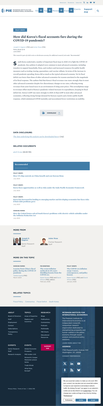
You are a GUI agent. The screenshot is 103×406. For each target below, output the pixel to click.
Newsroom (63, 2)
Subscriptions (13, 328)
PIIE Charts (45, 332)
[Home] (17, 10)
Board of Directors (14, 316)
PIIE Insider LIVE (30, 354)
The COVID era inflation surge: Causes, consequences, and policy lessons (77, 272)
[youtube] (78, 363)
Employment (12, 322)
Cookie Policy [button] (87, 391)
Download (51, 113)
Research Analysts (14, 354)
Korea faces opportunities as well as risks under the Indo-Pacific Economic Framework (48, 188)
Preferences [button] (68, 396)
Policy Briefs (20, 30)
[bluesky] (78, 370)
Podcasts (44, 325)
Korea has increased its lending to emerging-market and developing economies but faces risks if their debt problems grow (51, 200)
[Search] (96, 10)
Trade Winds (29, 365)
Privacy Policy (12, 388)
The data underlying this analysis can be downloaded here (35, 136)
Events (77, 9)
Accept (93, 400)
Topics (28, 313)
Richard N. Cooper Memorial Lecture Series (31, 360)
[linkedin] (71, 363)
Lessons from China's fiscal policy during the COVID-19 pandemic (24, 271)
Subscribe (79, 2)
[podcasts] (64, 370)
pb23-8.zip (17, 152)
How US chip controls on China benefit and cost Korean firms (38, 176)
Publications (45, 319)
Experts (12, 345)
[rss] (71, 370)
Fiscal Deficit (42, 302)
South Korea (54, 302)
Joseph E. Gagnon (19, 47)
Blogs (43, 316)
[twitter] (64, 363)
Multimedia (45, 328)
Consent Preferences (71, 356)
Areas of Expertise (31, 316)
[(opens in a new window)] (84, 2)
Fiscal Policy (18, 302)
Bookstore (71, 2)
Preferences (69, 400)
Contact (11, 325)
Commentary (45, 322)
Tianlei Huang (18, 275)
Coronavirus (30, 302)
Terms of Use (22, 388)
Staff (9, 319)
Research (45, 313)
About (11, 313)
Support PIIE (88, 10)
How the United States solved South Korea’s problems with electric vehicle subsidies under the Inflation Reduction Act (50, 214)
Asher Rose (37, 47)
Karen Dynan (44, 277)
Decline (81, 400)
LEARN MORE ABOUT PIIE (71, 343)
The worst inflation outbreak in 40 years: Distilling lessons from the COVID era (50, 272)
